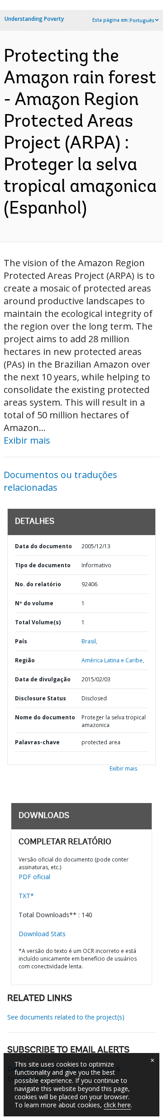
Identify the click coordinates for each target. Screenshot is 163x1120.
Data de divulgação (43, 679)
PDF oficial (34, 876)
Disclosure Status (40, 698)
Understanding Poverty (34, 19)
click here (117, 1105)
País (21, 641)
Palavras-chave (37, 742)
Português (141, 20)
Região (25, 660)
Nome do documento (45, 717)
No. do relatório (38, 584)
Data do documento (43, 546)
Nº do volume (34, 603)
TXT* (26, 895)
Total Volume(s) (38, 622)
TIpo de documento (43, 565)
